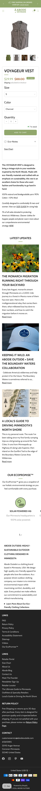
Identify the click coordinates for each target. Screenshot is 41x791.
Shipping (7, 83)
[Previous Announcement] (3, 3)
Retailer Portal (8, 659)
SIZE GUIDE (21, 206)
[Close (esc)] (38, 742)
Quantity (9, 117)
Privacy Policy (8, 628)
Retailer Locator (9, 685)
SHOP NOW (24, 5)
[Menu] (3, 11)
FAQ (4, 620)
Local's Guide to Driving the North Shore (19, 696)
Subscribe (20, 785)
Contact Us (7, 674)
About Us (6, 666)
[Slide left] (3, 57)
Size (6, 87)
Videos (5, 643)
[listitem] (20, 4)
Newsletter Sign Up (10, 681)
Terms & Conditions (10, 632)
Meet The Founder (10, 678)
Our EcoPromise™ (10, 647)
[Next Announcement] (37, 3)
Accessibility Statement (12, 635)
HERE (11, 226)
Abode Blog (7, 670)
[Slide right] (37, 57)
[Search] (38, 11)
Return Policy (7, 624)
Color (7, 102)
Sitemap (5, 639)
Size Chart (8, 149)
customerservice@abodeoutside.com (18, 738)
